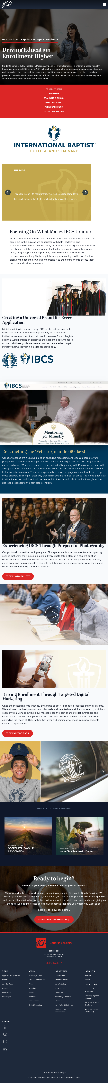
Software (32, 996)
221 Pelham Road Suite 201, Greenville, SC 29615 (54, 955)
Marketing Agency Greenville (92, 990)
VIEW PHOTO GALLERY (18, 576)
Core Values (6, 992)
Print (30, 984)
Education (58, 1001)
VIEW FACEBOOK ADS (17, 733)
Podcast (88, 975)
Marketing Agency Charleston (92, 1003)
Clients (5, 979)
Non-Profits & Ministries (64, 1005)
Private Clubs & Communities (60, 1010)
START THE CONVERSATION (52, 919)
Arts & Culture (60, 988)
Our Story (5, 988)
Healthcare (59, 992)
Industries (61, 971)
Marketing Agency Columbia (92, 996)
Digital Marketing (35, 1005)
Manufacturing (60, 984)
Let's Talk (52, 963)
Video (31, 992)
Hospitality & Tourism (63, 996)
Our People (6, 996)
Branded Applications (37, 979)
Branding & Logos (35, 975)
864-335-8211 (54, 951)
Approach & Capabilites (11, 975)
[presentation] (8, 192)
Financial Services (61, 979)
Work (32, 971)
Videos (87, 979)
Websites (32, 988)
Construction (60, 975)
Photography (34, 1001)
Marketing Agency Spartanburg (92, 1010)
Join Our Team (7, 984)
